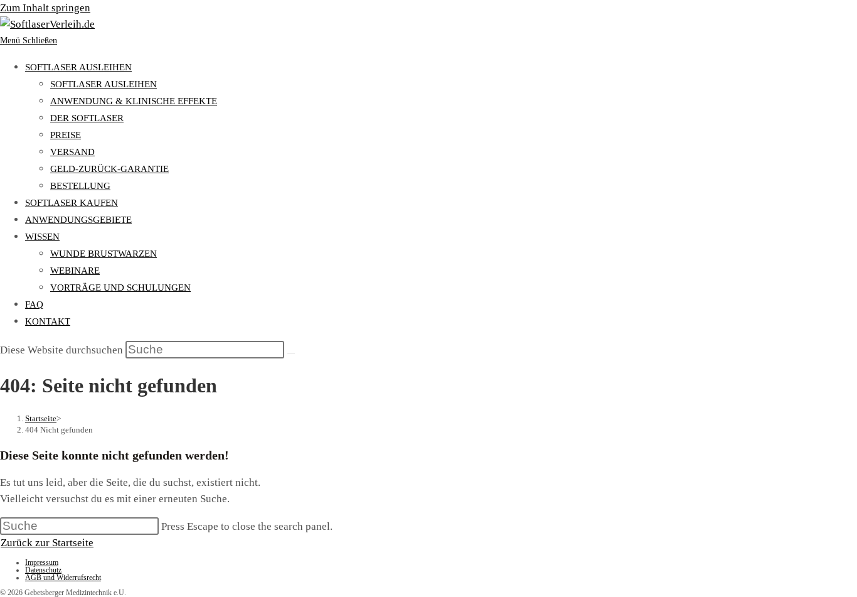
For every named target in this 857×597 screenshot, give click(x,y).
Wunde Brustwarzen (103, 254)
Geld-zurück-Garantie (109, 169)
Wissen (42, 237)
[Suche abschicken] (291, 353)
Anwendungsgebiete (78, 220)
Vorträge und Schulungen (120, 287)
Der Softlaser (87, 118)
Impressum (41, 562)
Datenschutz (43, 570)
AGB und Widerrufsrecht (63, 577)
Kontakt (47, 321)
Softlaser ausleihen (78, 67)
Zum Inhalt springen (45, 8)
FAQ (34, 304)
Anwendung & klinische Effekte (133, 101)
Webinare (75, 271)
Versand (72, 152)
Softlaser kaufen (71, 203)
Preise (65, 135)
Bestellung (80, 186)
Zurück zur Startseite (47, 543)
